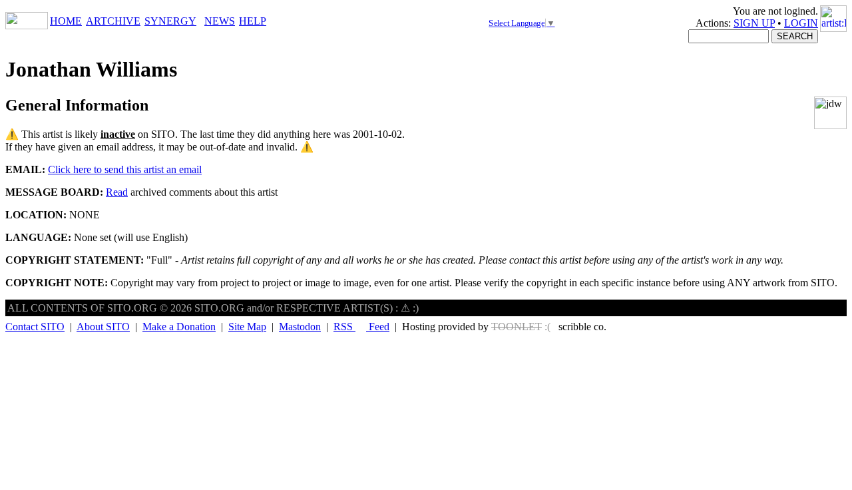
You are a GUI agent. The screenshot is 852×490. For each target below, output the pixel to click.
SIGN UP (754, 23)
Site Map (247, 326)
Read (117, 192)
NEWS (219, 21)
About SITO (103, 326)
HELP (252, 21)
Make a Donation (179, 326)
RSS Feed (361, 326)
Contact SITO (35, 326)
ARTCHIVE (113, 21)
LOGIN (801, 23)
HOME (66, 21)
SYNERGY (170, 21)
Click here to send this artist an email (125, 169)
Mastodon (300, 326)
